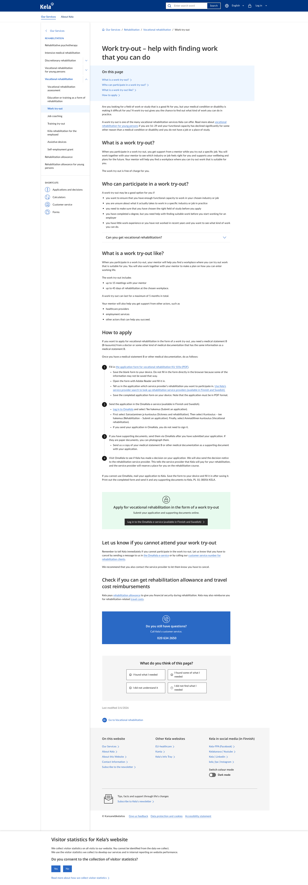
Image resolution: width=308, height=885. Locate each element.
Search (214, 5)
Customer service (62, 204)
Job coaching (54, 116)
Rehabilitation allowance (59, 157)
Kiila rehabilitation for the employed (62, 133)
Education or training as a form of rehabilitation (66, 99)
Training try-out (56, 123)
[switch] (212, 775)
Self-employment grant (60, 149)
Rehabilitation (54, 38)
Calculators (59, 197)
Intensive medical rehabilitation (62, 53)
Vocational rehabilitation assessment (61, 89)
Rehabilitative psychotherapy (61, 45)
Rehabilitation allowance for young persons (64, 166)
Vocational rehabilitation (59, 79)
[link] (48, 17)
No (67, 869)
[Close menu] (86, 79)
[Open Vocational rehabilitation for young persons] (86, 70)
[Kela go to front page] (47, 6)
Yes (56, 869)
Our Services (57, 31)
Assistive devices (56, 142)
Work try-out (55, 108)
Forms (56, 212)
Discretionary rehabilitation (60, 60)
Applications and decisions (68, 189)
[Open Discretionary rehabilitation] (86, 60)
